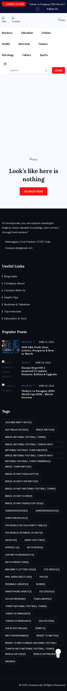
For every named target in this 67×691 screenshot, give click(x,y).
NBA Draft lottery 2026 (20, 569)
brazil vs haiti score (18, 496)
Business (7, 32)
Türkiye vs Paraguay (18, 620)
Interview (24, 44)
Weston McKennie (17, 635)
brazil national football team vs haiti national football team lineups (29, 445)
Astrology (7, 55)
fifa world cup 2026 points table (26, 525)
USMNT (40, 628)
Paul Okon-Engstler (18, 576)
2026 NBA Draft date (18, 422)
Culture (26, 55)
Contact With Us (14, 290)
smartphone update (18, 591)
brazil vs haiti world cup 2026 (24, 503)
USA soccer (46, 620)
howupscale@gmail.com (19, 248)
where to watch (47, 635)
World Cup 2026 (15, 654)
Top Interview (12, 311)
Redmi (40, 584)
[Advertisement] (33, 109)
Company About (14, 283)
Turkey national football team (26, 606)
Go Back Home (33, 191)
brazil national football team (25, 437)
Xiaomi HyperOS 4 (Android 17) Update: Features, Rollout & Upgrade (39, 371)
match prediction (17, 562)
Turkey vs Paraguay (17, 613)
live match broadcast (19, 554)
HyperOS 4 (12, 547)
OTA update (52, 569)
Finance (43, 44)
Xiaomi (10, 661)
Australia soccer (16, 429)
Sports (44, 55)
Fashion (46, 32)
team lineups (42, 598)
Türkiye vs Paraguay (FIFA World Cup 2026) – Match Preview (38, 394)
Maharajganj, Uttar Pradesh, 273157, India (27, 241)
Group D (11, 540)
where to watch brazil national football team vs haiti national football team (31, 644)
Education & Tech (15, 318)
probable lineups (16, 584)
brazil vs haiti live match (21, 481)
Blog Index (10, 276)
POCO (44, 576)
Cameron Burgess (47, 510)
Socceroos (46, 591)
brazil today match (18, 466)
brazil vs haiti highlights (22, 474)
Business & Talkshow (17, 304)
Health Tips (11, 297)
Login (58, 70)
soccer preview (15, 598)
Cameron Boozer (16, 510)
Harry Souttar (34, 540)
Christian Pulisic (16, 518)
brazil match (45, 429)
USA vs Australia (16, 628)
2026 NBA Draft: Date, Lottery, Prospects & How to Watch (37, 350)
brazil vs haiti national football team (30, 488)
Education (27, 32)
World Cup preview (45, 654)
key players (35, 547)
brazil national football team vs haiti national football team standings (29, 456)
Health (6, 44)
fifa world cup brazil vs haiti (24, 532)
